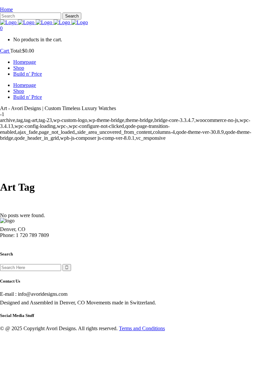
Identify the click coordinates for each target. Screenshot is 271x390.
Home (6, 9)
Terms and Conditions (142, 328)
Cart (5, 51)
